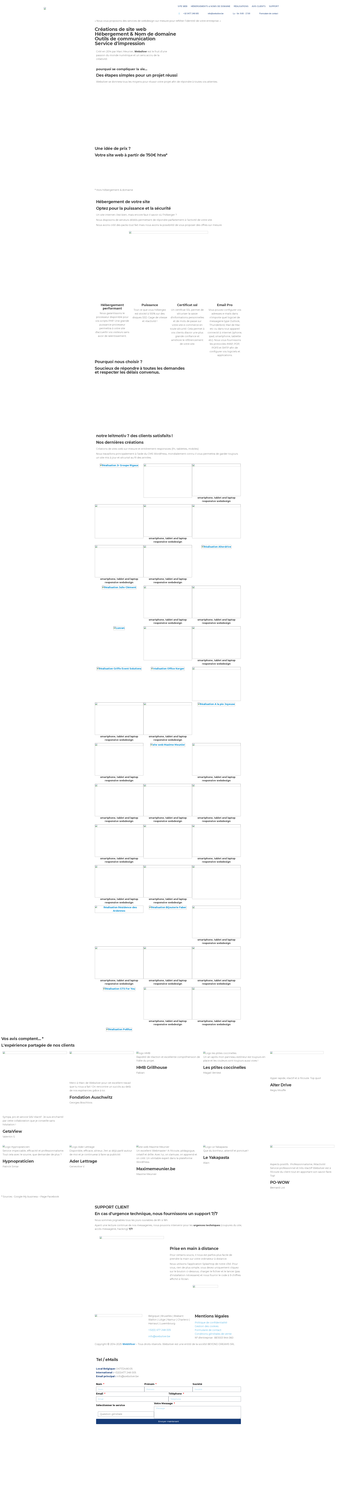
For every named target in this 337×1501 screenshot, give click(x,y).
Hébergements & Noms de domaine (210, 6)
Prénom (149, 1384)
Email (100, 1393)
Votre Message (163, 1403)
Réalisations (241, 6)
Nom (99, 1384)
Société (197, 1384)
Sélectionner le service (110, 1405)
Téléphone (175, 1393)
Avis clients (259, 6)
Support (274, 6)
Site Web (182, 6)
